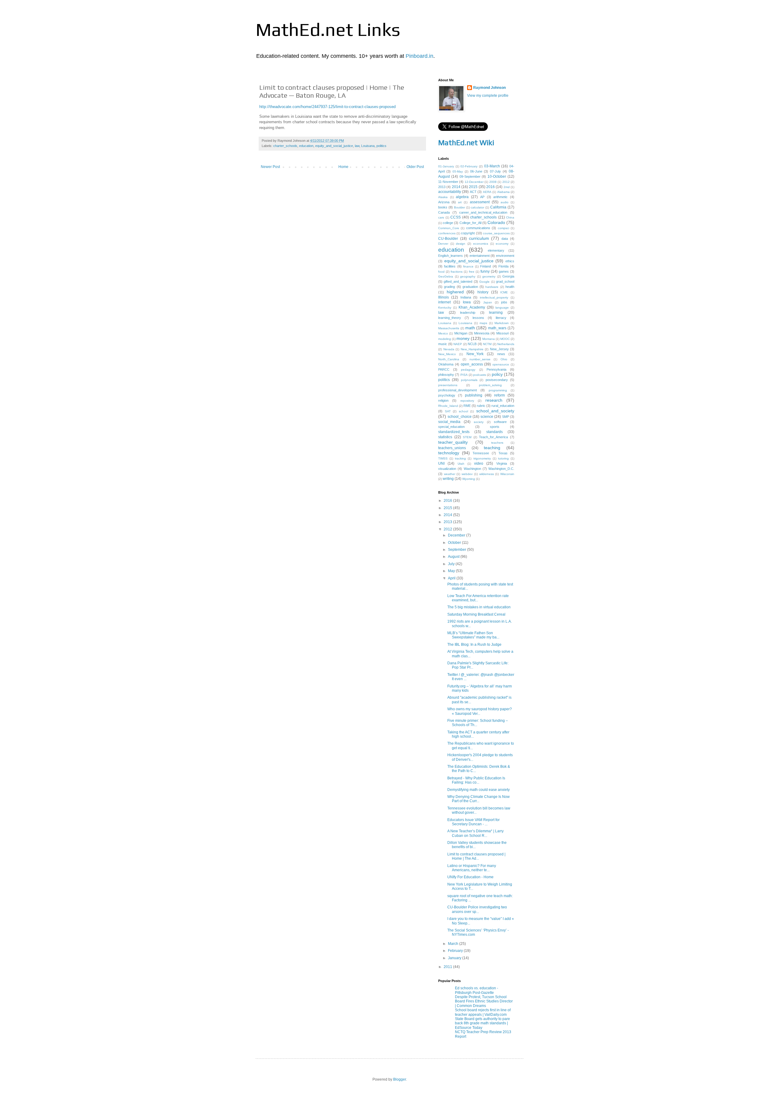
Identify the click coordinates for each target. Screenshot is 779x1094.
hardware (491, 286)
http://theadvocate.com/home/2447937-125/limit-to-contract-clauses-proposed (327, 106)
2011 (448, 967)
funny (485, 271)
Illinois (443, 297)
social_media (449, 422)
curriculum (479, 238)
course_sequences (496, 233)
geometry (488, 276)
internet (444, 302)
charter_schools (285, 146)
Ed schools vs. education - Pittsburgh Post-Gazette (476, 990)
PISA (464, 374)
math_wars (497, 328)
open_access (472, 364)
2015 (473, 187)
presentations (447, 385)
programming (498, 390)
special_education (451, 426)
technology (448, 452)
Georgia (508, 276)
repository (467, 400)
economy (502, 243)
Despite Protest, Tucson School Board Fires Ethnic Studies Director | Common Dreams (484, 1001)
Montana (488, 339)
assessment (480, 202)
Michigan (460, 333)
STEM (467, 437)
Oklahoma (445, 364)
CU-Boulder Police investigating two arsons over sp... (477, 909)
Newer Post (270, 167)
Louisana (368, 146)
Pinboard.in (419, 56)
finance (468, 266)
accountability (449, 192)
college (448, 223)
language (502, 307)
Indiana (465, 297)
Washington (472, 468)
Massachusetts (448, 328)
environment (505, 255)
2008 (493, 181)
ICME (504, 292)
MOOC (505, 339)
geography (467, 276)
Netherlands (505, 344)
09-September (469, 176)
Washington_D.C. (501, 468)
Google (484, 281)
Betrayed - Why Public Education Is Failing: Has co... (476, 780)
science (486, 416)
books (442, 207)
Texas (503, 453)
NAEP (457, 344)
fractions (457, 271)
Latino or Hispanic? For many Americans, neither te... (471, 868)
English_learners (450, 255)
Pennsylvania (496, 369)
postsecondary (497, 380)
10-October (496, 176)
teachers (497, 442)
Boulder (459, 207)
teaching (492, 447)
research (493, 400)
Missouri (502, 333)
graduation (470, 286)
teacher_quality (453, 442)
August (454, 556)
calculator (477, 207)
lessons (478, 318)
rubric (481, 405)
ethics (509, 261)
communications (478, 228)
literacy (501, 318)
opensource (500, 364)
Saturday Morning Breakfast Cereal (476, 614)
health (509, 286)
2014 (456, 187)
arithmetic (500, 197)
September (457, 549)
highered (455, 291)
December (457, 535)
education (306, 146)
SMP (505, 416)
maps (483, 323)
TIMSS (443, 458)
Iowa (467, 302)
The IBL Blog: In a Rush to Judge (474, 644)
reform (499, 395)
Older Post (415, 167)
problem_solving (490, 385)
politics (381, 146)
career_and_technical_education (483, 212)
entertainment (480, 255)
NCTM (487, 344)
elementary (496, 250)
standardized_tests (454, 432)
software (500, 422)
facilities (450, 266)
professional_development (457, 390)
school (463, 411)
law (357, 146)
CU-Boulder (448, 238)
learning (496, 312)
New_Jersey (499, 349)
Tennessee (481, 453)
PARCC (443, 369)
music (442, 344)
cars (441, 217)
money (463, 338)
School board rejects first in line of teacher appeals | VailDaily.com (483, 1012)
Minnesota (481, 333)
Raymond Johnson (489, 88)
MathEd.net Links (328, 29)
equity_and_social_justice (334, 146)
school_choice (460, 416)
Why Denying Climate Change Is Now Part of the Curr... (478, 799)
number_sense (480, 359)
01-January (446, 166)
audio (504, 202)
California (498, 207)
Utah (461, 463)
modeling (444, 339)
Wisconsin (507, 474)
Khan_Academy (472, 307)
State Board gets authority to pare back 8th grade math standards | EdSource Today (482, 1023)
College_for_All (470, 223)
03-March (492, 166)
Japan (487, 302)
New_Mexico (447, 354)
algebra (462, 197)
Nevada (448, 349)
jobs (504, 302)
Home (343, 167)
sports (494, 426)
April (452, 578)
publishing (473, 395)
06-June (476, 171)
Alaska (443, 197)
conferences (447, 233)
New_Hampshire (472, 349)
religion (443, 400)
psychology (446, 395)
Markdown (501, 323)
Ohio (504, 359)
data (504, 238)
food (441, 271)
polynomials (469, 380)
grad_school (505, 281)
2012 (506, 181)
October (455, 542)
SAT (448, 411)
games (504, 271)
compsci (503, 228)
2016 (490, 187)
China (510, 217)
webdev (467, 474)
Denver (443, 243)
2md (507, 187)
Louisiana (465, 323)
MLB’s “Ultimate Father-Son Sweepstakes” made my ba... (473, 635)
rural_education (502, 405)
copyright (468, 233)
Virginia (501, 463)
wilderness (486, 474)
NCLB (472, 344)
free (471, 271)
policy (497, 374)
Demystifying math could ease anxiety (478, 790)
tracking (460, 458)
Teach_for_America (493, 437)
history (482, 292)
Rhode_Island (448, 405)
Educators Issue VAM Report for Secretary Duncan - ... (473, 822)
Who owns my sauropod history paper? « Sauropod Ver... (479, 711)
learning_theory (449, 318)
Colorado (496, 222)
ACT (473, 192)
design (460, 243)
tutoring (503, 458)
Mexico (443, 333)
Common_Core (448, 228)
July (452, 564)
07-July (495, 171)
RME (467, 405)
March (453, 944)
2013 (441, 187)
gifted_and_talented (458, 281)
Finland (485, 266)
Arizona (443, 202)
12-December (474, 181)
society (479, 422)
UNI (441, 463)
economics (480, 243)
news (501, 354)
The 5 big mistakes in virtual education (479, 607)
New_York (475, 354)
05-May (457, 171)
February (456, 951)
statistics (445, 437)
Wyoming (468, 479)
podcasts (479, 374)
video (478, 463)
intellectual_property (494, 297)
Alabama (503, 192)
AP (482, 197)
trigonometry (482, 458)
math (470, 327)
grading (449, 286)
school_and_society (495, 410)
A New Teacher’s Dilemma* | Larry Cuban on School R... (475, 833)
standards (494, 432)
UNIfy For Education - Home (470, 877)
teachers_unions (452, 448)
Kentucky (444, 307)
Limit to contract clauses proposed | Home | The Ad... (476, 856)
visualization (447, 468)
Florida (503, 266)
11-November (448, 181)
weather (449, 474)
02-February (468, 166)
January (455, 958)
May (452, 571)
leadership (467, 312)
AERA (487, 192)
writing (448, 479)
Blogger (399, 1079)
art (460, 202)
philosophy (446, 374)
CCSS (455, 217)
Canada (444, 212)
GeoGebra (445, 276)
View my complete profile (487, 95)
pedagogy (468, 369)
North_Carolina (448, 359)
